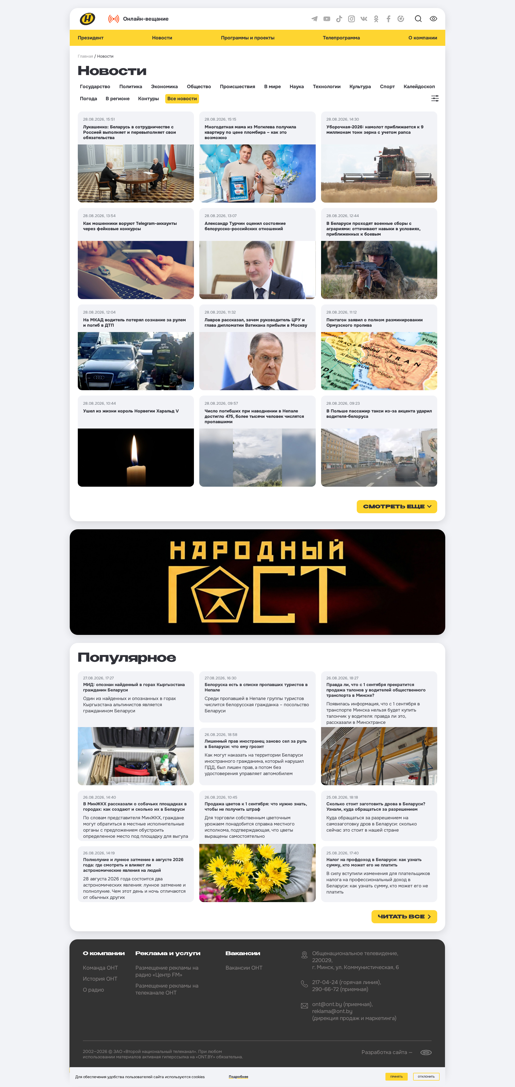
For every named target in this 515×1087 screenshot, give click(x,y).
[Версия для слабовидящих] (433, 18)
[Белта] (423, 1052)
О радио (93, 990)
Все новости (182, 99)
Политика (130, 87)
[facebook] (388, 19)
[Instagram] (351, 19)
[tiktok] (339, 19)
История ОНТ (100, 979)
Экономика (164, 87)
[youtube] (326, 19)
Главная (85, 56)
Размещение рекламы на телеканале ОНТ (166, 989)
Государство (95, 87)
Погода (88, 99)
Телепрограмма (341, 37)
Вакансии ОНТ (244, 968)
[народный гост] (257, 582)
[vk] (363, 19)
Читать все (401, 917)
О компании (423, 37)
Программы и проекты (247, 37)
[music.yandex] (401, 19)
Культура (360, 87)
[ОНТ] (88, 19)
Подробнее (238, 1076)
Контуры (148, 99)
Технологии (327, 87)
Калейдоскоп (419, 87)
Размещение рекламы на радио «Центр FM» (166, 971)
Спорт (387, 87)
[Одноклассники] (376, 19)
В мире (272, 87)
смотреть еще (394, 507)
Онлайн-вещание (146, 19)
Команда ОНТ (100, 968)
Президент (91, 37)
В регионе (118, 99)
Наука (297, 87)
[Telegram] (314, 19)
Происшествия (237, 87)
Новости (162, 37)
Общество (199, 87)
